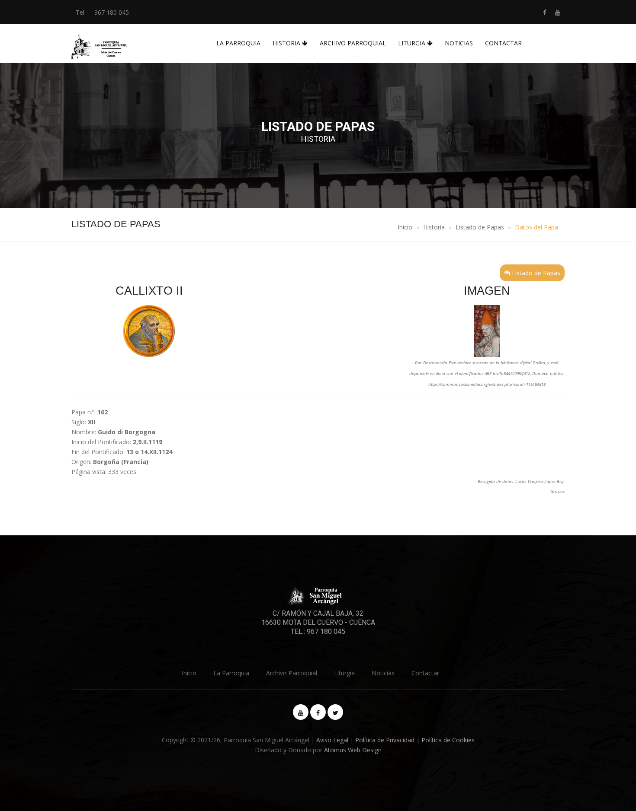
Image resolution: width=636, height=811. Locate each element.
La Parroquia (238, 43)
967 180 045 (111, 12)
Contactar (503, 43)
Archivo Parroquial (353, 43)
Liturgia (412, 43)
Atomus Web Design (353, 750)
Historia (287, 43)
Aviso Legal (332, 740)
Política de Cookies (448, 740)
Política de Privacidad (384, 740)
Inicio (405, 227)
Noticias (459, 43)
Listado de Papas (480, 227)
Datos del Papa (536, 227)
